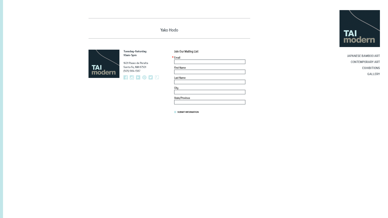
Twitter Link (151, 77)
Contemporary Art (365, 62)
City (176, 88)
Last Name (180, 78)
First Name (180, 68)
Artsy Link (157, 77)
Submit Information (188, 112)
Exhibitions (371, 68)
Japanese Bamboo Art (363, 56)
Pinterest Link (144, 77)
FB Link (125, 77)
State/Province (182, 98)
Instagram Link (132, 77)
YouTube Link (138, 77)
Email (177, 58)
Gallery (373, 74)
